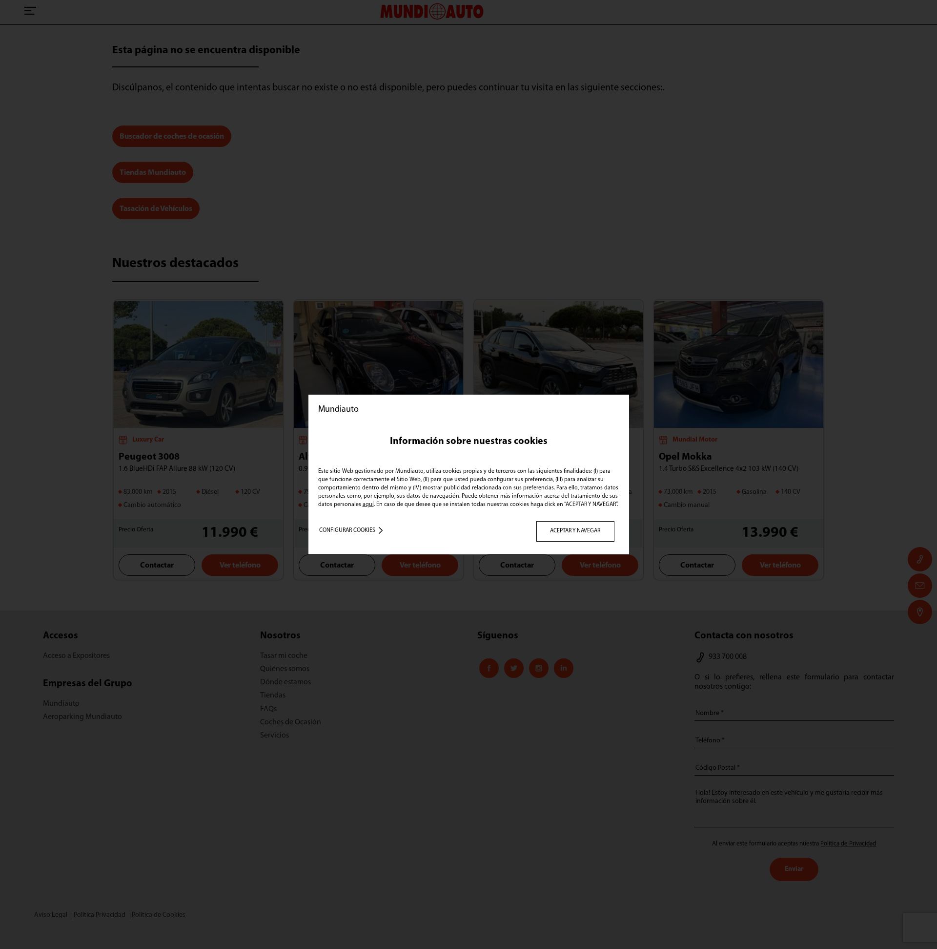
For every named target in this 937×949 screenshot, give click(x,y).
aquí (368, 504)
